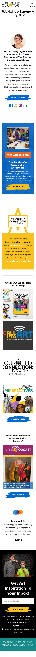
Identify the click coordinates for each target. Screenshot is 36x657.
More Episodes (18, 495)
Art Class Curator (11, 3)
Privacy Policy (18, 644)
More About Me (18, 98)
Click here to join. (17, 245)
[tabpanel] (18, 532)
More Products (18, 419)
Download (18, 187)
